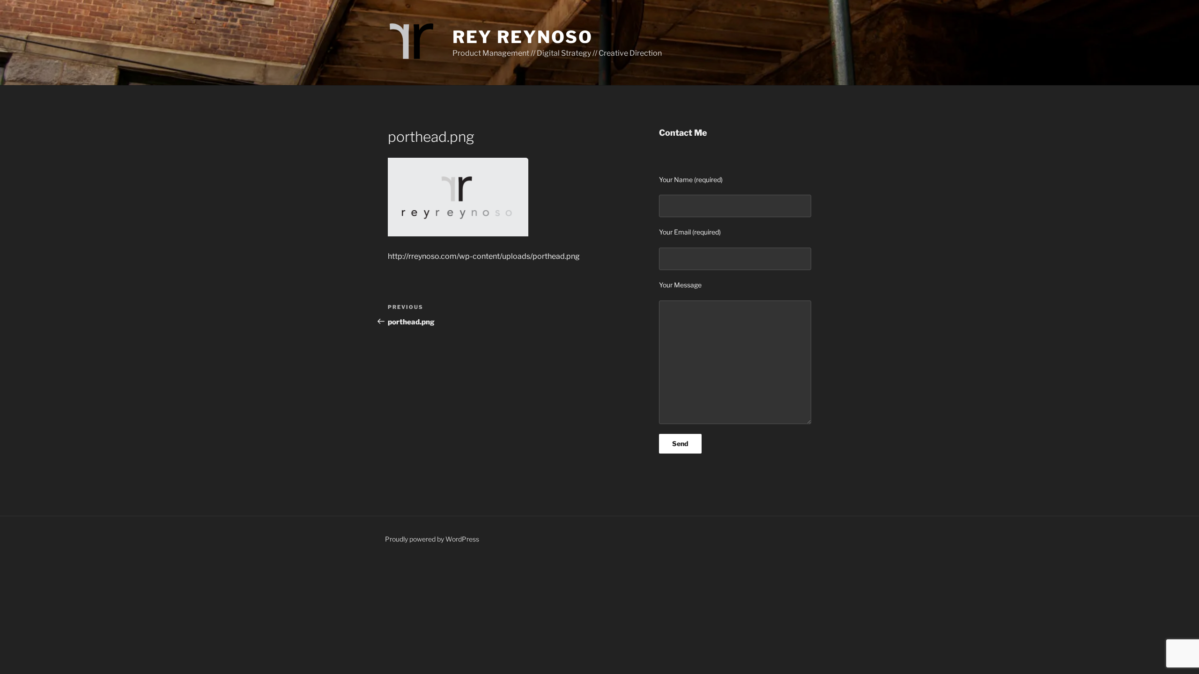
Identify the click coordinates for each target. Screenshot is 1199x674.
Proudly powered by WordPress (432, 539)
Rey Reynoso (522, 37)
